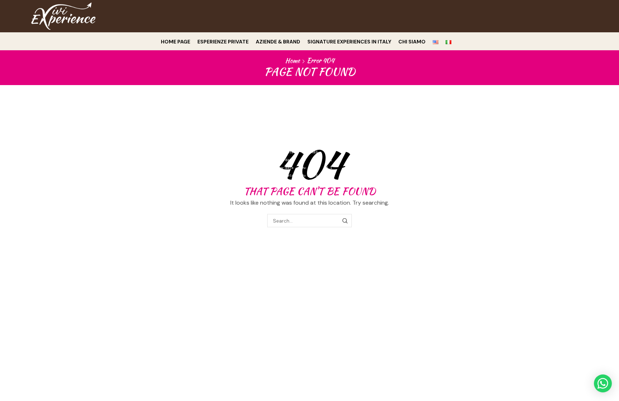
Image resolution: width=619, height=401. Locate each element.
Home (292, 60)
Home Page (175, 41)
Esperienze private (223, 41)
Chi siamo (412, 41)
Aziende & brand (278, 41)
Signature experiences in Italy (349, 41)
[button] (603, 383)
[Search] (345, 220)
